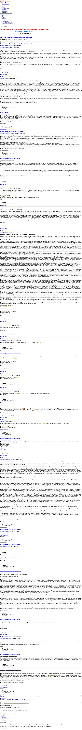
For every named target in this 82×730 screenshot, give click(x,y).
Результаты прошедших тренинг (7, 23)
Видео (3, 6)
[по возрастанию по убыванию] (35, 696)
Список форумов (5, 21)
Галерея (3, 17)
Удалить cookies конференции (12, 710)
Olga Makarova (20, 39)
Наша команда (4, 710)
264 (33, 43)
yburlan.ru (59, 724)
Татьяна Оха (12, 558)
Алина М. (12, 546)
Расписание (4, 10)
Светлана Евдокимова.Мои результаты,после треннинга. (12, 131)
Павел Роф (12, 459)
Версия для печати (5, 24)
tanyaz (11, 47)
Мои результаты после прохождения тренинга (16, 37)
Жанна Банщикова (8, 39)
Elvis (11, 232)
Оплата (3, 7)
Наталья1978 (12, 531)
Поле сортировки (21, 696)
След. (4, 696)
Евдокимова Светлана (14, 133)
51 (21, 699)
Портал (4, 709)
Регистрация (4, 18)
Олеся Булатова (13, 406)
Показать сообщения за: (9, 696)
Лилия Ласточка (3, 449)
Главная (3, 20)
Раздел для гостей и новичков (7, 22)
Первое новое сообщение (4, 43)
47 (25, 43)
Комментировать (3, 698)
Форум (3, 716)
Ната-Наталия (12, 340)
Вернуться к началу (3, 74)
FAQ (3, 16)
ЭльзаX (13, 707)
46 (24, 43)
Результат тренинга (4, 112)
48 (26, 43)
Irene (11, 391)
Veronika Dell (12, 325)
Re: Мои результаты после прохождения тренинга (10, 45)
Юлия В (11, 638)
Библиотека (4, 5)
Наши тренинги (4, 11)
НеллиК (11, 375)
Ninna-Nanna (12, 78)
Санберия (25, 39)
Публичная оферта (5, 728)
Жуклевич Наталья (3, 123)
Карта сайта (4, 720)
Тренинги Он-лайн (5, 15)
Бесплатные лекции (5, 4)
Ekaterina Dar (12, 209)
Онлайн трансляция (5, 8)
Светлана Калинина (15, 39)
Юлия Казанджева (13, 656)
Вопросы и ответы (5, 12)
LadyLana (1, 688)
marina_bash (12, 160)
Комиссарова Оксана (3, 628)
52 (31, 43)
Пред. (2, 696)
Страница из (19, 43)
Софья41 (11, 188)
